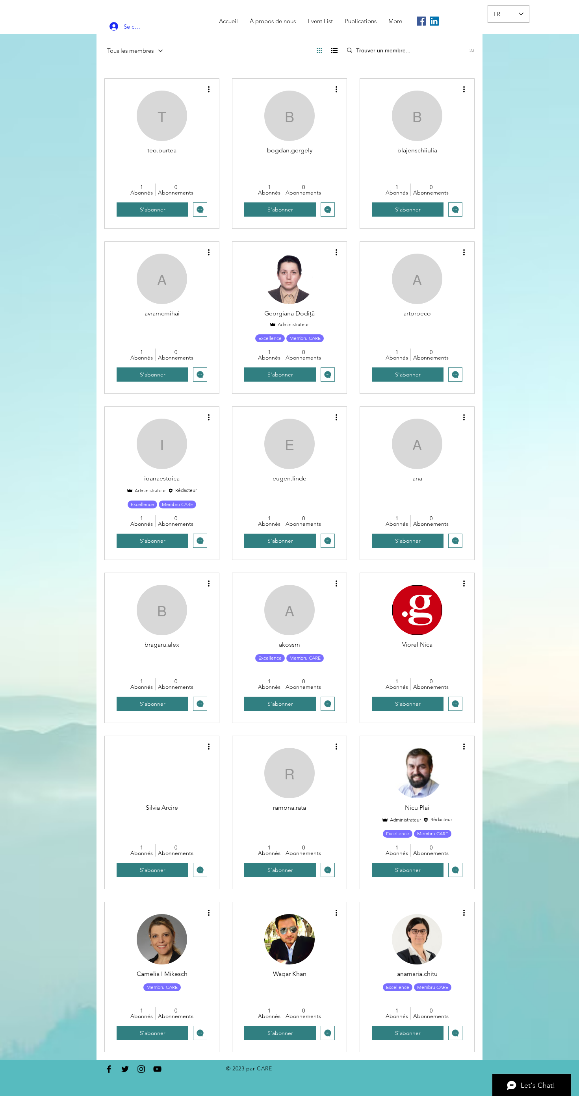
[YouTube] (157, 1069)
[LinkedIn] (434, 21)
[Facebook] (421, 21)
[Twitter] (125, 1069)
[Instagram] (141, 1069)
